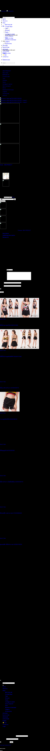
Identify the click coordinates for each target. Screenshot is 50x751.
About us (5, 21)
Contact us (5, 57)
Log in (11, 742)
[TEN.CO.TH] (6, 11)
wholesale (5, 49)
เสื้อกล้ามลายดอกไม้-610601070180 (9, 325)
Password (3, 739)
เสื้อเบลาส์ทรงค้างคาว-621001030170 (9, 388)
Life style (5, 713)
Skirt (6, 38)
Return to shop (9, 38)
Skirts (4, 88)
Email (2, 286)
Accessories (8, 43)
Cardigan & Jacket (10, 34)
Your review (3, 280)
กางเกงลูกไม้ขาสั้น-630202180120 (8, 419)
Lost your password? (5, 745)
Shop (4, 23)
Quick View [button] (3, 319)
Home (1, 165)
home (4, 19)
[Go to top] (0, 680)
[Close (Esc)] (4, 748)
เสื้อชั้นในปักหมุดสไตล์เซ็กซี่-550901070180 (11, 356)
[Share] (3, 748)
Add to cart (3, 201)
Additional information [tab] (9, 235)
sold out (5, 95)
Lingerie (7, 42)
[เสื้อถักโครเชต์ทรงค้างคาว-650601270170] (6, 186)
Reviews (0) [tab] (6, 237)
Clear (13, 197)
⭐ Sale (5, 55)
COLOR (2, 197)
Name (2, 283)
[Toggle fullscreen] (1, 748)
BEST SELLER (8, 25)
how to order (6, 715)
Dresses (5, 80)
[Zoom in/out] (0, 748)
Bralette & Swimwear (10, 40)
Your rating (3, 270)
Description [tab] (6, 233)
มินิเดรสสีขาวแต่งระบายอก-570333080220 (11, 513)
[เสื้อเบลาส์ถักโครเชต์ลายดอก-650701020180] (6, 179)
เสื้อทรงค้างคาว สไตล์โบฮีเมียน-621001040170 (11, 482)
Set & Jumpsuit (9, 36)
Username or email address (8, 736)
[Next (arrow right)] (1, 750)
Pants (4, 82)
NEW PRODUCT (7, 71)
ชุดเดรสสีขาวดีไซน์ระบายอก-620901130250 (11, 544)
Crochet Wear (8, 26)
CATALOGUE (6, 51)
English (4, 53)
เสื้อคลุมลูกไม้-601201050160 (7, 450)
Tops (4, 78)
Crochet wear (6, 76)
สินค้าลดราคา (6, 74)
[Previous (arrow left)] (0, 750)
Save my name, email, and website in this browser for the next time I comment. (22, 289)
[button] (3, 26)
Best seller (5, 73)
